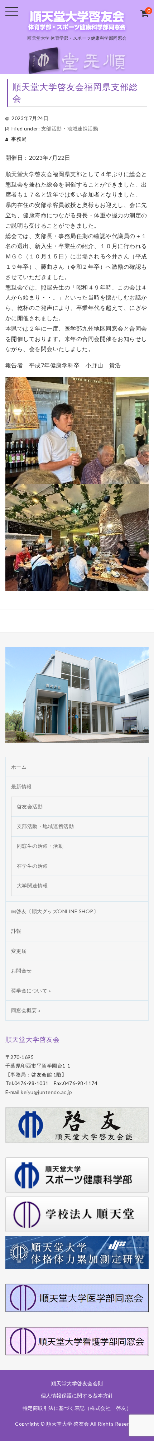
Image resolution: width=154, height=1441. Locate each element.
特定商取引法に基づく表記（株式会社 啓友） (77, 1408)
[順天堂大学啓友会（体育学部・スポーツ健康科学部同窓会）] (77, 26)
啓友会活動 (30, 806)
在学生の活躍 (32, 866)
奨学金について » (31, 990)
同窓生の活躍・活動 (40, 846)
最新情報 (21, 786)
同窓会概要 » (26, 1010)
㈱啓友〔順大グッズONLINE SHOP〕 (55, 911)
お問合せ (21, 970)
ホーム (19, 767)
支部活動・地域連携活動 (69, 128)
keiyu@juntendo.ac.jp (46, 1092)
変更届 (19, 951)
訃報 (16, 931)
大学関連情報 (32, 885)
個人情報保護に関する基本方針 (77, 1395)
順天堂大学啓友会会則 (77, 1383)
